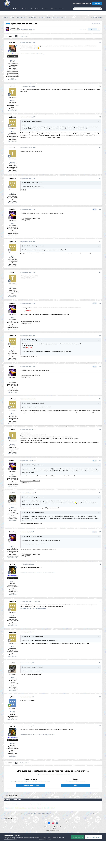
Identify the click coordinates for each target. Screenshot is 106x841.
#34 (100, 303)
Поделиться (82, 29)
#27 (100, 86)
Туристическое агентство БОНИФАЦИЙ (30, 218)
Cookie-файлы (58, 826)
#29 (100, 147)
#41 (100, 532)
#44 (100, 632)
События (25, 8)
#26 (100, 42)
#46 (100, 696)
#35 (100, 335)
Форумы (16, 8)
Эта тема (94, 8)
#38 (100, 429)
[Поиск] (100, 8)
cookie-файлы (15, 837)
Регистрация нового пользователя (30, 785)
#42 (100, 564)
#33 (100, 272)
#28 (100, 117)
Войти (75, 785)
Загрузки (54, 8)
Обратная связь (48, 826)
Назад (10, 36)
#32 (100, 241)
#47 (100, 726)
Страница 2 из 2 (24, 36)
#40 (100, 492)
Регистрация (97, 3)
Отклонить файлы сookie (93, 837)
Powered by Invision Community (53, 830)
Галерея (45, 8)
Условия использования (45, 839)
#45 (100, 662)
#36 (100, 366)
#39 (100, 460)
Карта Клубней (35, 8)
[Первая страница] (6, 36)
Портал (8, 8)
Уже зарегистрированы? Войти (81, 3)
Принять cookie (78, 837)
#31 (100, 209)
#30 (100, 178)
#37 (100, 398)
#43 (100, 601)
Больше (61, 8)
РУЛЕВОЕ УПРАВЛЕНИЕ (28, 30)
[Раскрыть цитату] (23, 121)
